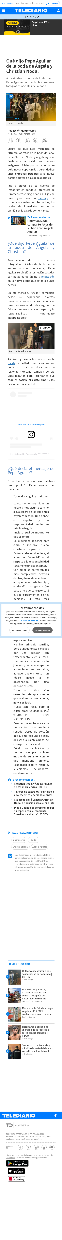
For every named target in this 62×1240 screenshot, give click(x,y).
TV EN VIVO (53, 3)
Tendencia (31, 17)
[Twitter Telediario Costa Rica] (28, 1147)
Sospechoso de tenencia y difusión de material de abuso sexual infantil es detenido (38, 1048)
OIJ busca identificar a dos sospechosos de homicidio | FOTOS (37, 974)
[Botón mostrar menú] (3, 10)
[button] (10, 140)
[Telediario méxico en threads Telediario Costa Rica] (44, 1147)
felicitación (48, 277)
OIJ (16, 3)
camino (44, 508)
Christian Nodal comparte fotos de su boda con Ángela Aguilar (40, 226)
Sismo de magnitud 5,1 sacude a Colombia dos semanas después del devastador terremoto (34, 994)
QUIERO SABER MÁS (19, 630)
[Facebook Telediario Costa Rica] (20, 1147)
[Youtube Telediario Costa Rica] (52, 1147)
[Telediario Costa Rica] (31, 10)
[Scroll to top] (55, 1115)
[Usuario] (58, 10)
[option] (31, 109)
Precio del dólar (32, 3)
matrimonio (19, 840)
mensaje (43, 198)
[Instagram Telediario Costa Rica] (36, 1147)
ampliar (46, 328)
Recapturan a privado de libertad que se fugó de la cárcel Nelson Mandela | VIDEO (35, 1031)
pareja (11, 363)
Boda (33, 840)
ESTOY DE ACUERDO (42, 630)
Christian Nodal (20, 846)
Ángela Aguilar (39, 846)
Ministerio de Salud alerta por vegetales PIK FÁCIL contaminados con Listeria (38, 1011)
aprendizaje (20, 669)
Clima (22, 3)
